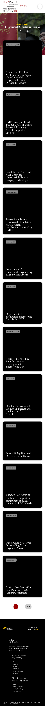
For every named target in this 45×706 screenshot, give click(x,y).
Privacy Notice (13, 702)
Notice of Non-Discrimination (23, 702)
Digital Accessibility (35, 702)
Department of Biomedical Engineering (27, 6)
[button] (40, 6)
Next (28, 606)
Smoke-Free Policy (14, 703)
